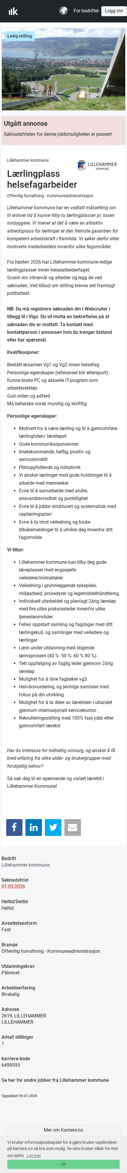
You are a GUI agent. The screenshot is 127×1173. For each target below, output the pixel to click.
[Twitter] (53, 827)
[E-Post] (72, 827)
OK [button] (63, 1164)
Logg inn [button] (114, 11)
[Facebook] (14, 827)
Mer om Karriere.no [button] (63, 1130)
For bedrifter (86, 11)
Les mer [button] (34, 1155)
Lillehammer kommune (25, 865)
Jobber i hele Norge (38, 11)
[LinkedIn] (33, 827)
